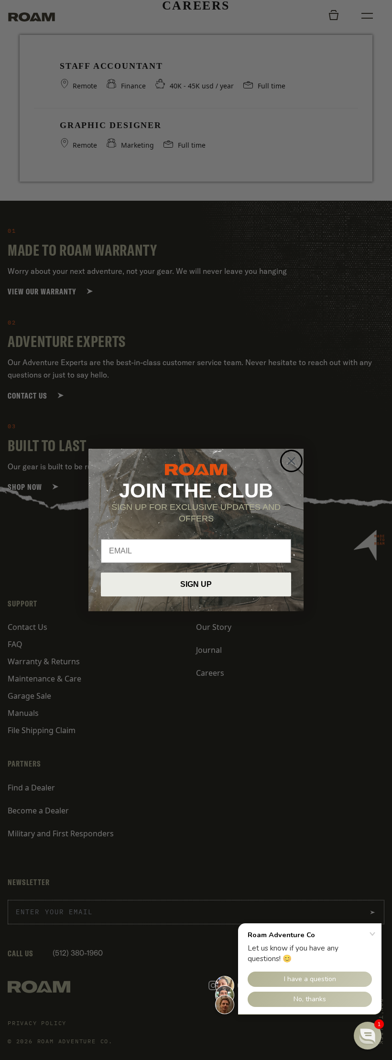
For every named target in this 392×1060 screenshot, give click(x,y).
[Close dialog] (291, 461)
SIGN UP (196, 584)
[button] (367, 1035)
